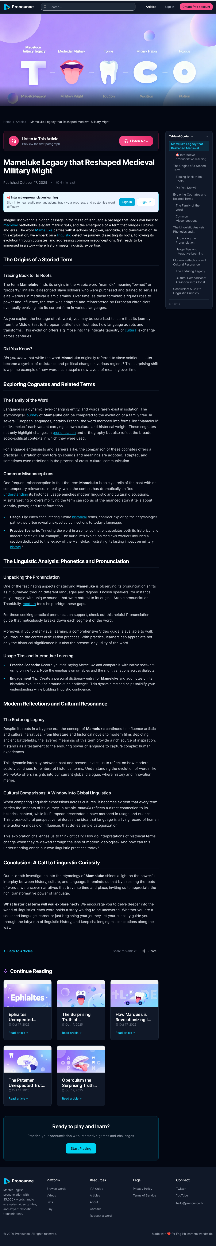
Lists (50, 1202)
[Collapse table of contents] (207, 136)
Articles (151, 6)
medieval (10, 225)
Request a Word (101, 1215)
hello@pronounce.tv (190, 1203)
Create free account (196, 6)
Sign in (169, 6)
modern (29, 604)
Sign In (127, 202)
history (15, 547)
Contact (95, 1209)
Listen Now (139, 141)
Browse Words (56, 1188)
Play (50, 1209)
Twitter (181, 1188)
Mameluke (44, 230)
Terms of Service (144, 1195)
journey (32, 415)
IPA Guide (96, 1188)
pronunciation (64, 433)
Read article (17, 1032)
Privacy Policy (142, 1188)
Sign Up (145, 202)
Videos (51, 1195)
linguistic (64, 235)
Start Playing (81, 1148)
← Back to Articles (18, 951)
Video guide (109, 631)
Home (7, 121)
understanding (15, 494)
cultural (131, 330)
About (94, 1202)
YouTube (182, 1195)
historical (79, 517)
